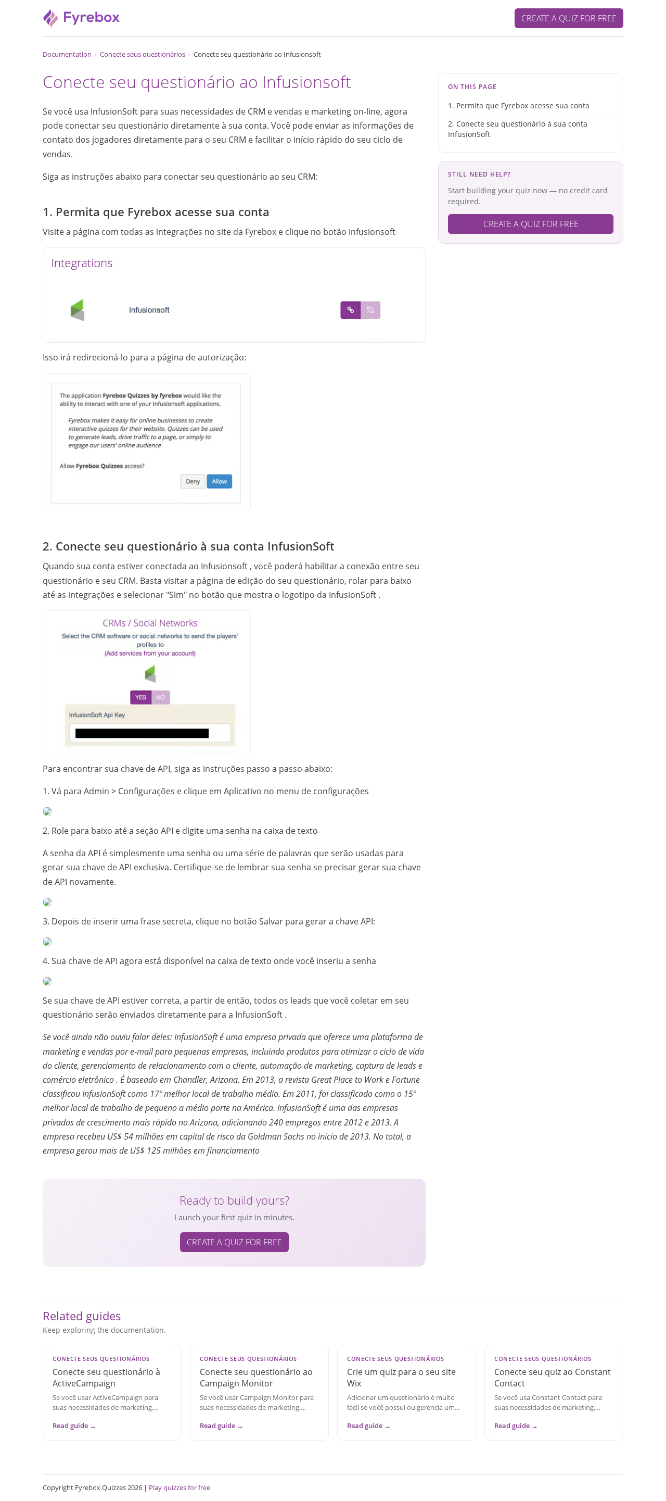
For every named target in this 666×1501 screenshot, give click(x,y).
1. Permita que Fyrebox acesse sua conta (519, 105)
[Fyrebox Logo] (82, 17)
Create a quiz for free (569, 18)
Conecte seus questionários (142, 54)
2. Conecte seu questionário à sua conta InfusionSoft (517, 129)
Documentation (67, 54)
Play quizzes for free (179, 1487)
